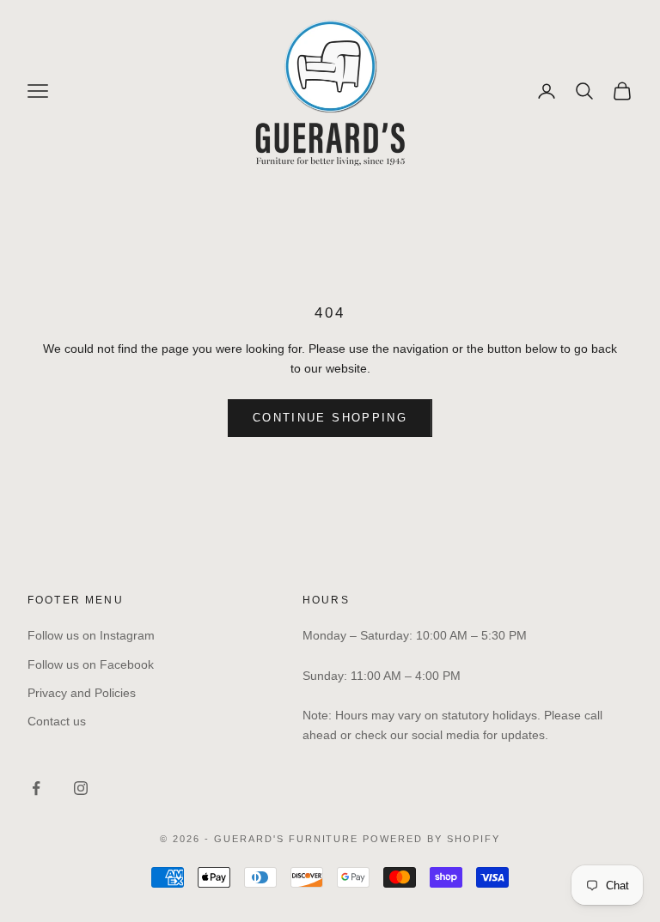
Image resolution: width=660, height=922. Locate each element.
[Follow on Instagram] (80, 788)
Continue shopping (330, 417)
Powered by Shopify (431, 839)
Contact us (57, 721)
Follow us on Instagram (91, 635)
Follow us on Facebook (91, 664)
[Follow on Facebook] (36, 788)
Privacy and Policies (82, 693)
